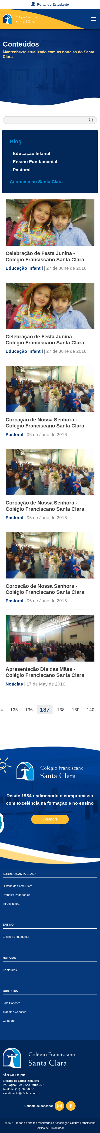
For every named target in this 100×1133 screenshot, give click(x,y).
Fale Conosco (11, 1003)
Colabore (50, 819)
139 (76, 709)
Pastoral (21, 169)
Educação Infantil (31, 153)
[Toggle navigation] (93, 19)
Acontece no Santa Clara (36, 181)
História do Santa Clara (17, 886)
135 (14, 709)
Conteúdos (10, 970)
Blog (16, 142)
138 (61, 709)
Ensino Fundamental (35, 161)
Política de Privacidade (50, 1128)
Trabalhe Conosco (14, 1012)
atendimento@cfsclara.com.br (21, 1093)
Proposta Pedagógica (16, 895)
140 (90, 709)
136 (29, 709)
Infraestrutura (11, 903)
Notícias (15, 684)
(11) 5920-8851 (25, 1089)
